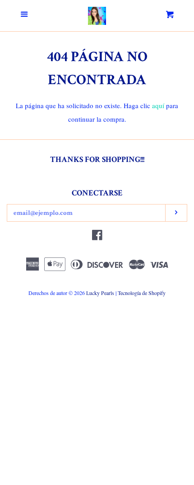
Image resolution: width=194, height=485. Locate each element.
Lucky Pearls (100, 292)
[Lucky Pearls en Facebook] (97, 236)
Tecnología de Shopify (142, 292)
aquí (158, 105)
